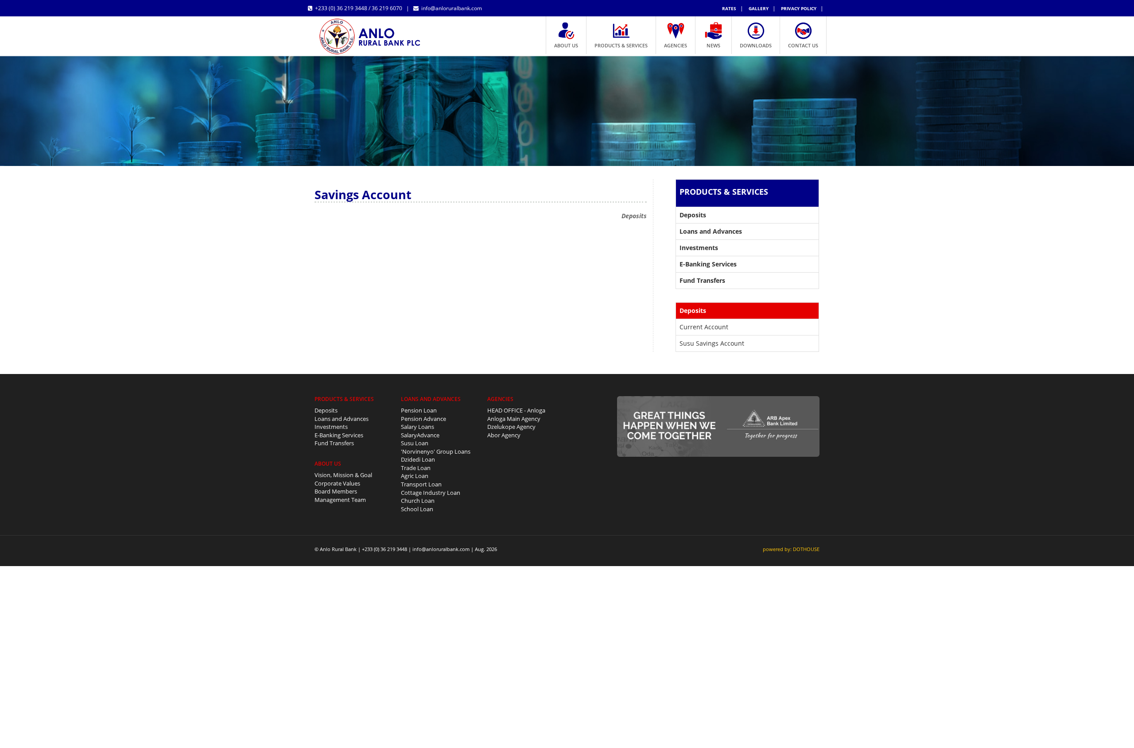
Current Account (704, 327)
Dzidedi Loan (418, 459)
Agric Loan (414, 476)
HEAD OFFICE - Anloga (516, 410)
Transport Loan (421, 484)
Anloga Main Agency (513, 419)
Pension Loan (419, 410)
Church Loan (418, 501)
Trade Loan (416, 468)
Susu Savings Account (712, 343)
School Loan (417, 509)
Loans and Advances (342, 419)
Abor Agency (503, 435)
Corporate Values (337, 483)
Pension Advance (423, 419)
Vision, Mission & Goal (343, 475)
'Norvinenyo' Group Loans (435, 451)
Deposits (326, 410)
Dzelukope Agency (511, 427)
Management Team (340, 500)
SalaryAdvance (420, 435)
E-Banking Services (339, 435)
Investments (331, 427)
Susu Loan (414, 443)
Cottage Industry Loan (430, 493)
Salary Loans (417, 427)
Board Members (336, 491)
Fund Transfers (334, 443)
